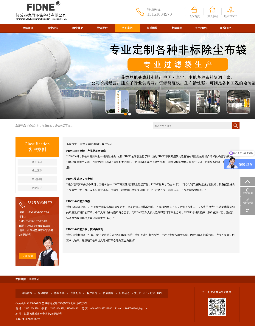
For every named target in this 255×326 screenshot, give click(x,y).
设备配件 (102, 28)
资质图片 (152, 28)
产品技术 (37, 187)
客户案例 (127, 28)
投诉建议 (247, 202)
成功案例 (37, 170)
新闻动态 (177, 28)
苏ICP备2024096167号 (28, 319)
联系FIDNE (230, 16)
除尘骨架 (77, 28)
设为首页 (194, 16)
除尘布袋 (53, 28)
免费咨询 (247, 193)
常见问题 (37, 179)
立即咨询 (27, 256)
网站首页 (28, 28)
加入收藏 (212, 16)
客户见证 (37, 162)
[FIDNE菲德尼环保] (41, 1)
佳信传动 (34, 279)
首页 (82, 144)
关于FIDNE (201, 28)
